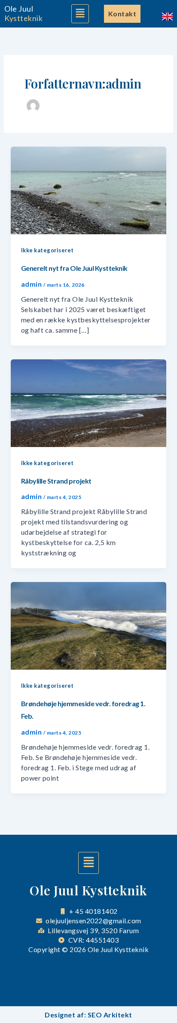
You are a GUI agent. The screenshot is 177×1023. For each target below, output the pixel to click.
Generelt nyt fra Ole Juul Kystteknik (74, 268)
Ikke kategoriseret (47, 250)
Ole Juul (18, 8)
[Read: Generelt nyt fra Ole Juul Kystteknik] (89, 189)
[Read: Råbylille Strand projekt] (89, 402)
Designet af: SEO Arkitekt (88, 1015)
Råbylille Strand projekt (56, 481)
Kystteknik (23, 18)
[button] (80, 13)
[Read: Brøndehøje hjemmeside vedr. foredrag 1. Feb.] (89, 625)
